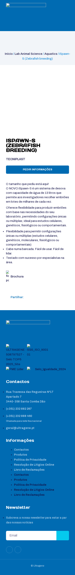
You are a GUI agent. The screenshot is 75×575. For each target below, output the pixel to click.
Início (9, 53)
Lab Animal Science (28, 53)
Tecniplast (15, 159)
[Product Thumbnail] (13, 72)
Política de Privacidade (30, 459)
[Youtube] (18, 549)
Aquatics (50, 53)
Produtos (20, 454)
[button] (28, 297)
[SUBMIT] (62, 535)
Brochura (17, 276)
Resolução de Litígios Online (34, 464)
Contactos (21, 449)
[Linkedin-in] (9, 549)
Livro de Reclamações (29, 469)
